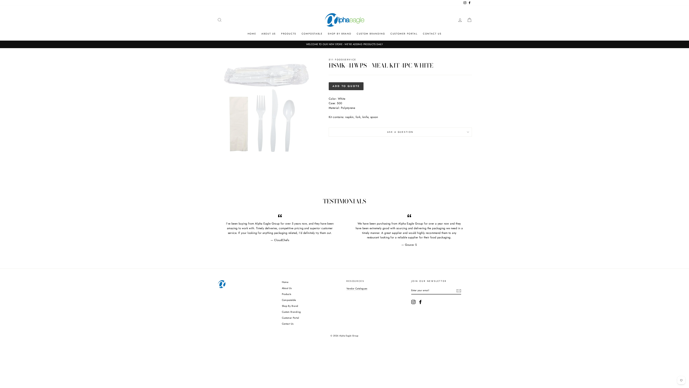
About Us (268, 33)
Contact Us (432, 33)
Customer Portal (404, 33)
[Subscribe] (458, 290)
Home (252, 33)
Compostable (312, 33)
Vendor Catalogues (356, 288)
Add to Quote (346, 86)
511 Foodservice (342, 59)
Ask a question (400, 132)
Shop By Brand (339, 33)
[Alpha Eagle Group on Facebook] (420, 302)
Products (288, 33)
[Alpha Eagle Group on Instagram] (413, 302)
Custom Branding (371, 33)
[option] (344, 44)
